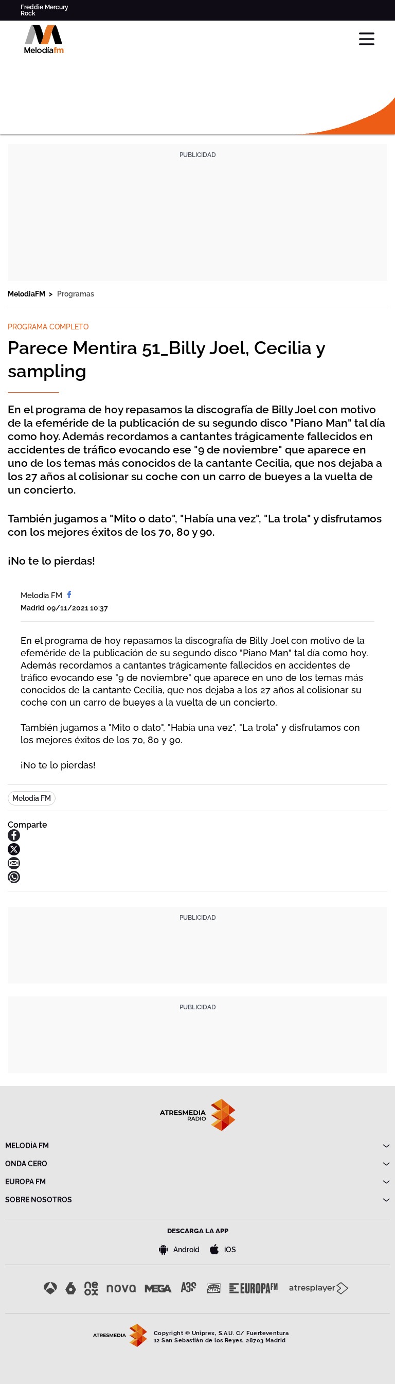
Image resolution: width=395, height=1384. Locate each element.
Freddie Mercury (44, 7)
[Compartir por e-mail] (14, 866)
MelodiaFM (27, 294)
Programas (75, 294)
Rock (28, 13)
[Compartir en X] (14, 852)
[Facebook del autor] (69, 595)
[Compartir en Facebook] (14, 839)
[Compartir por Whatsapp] (14, 880)
